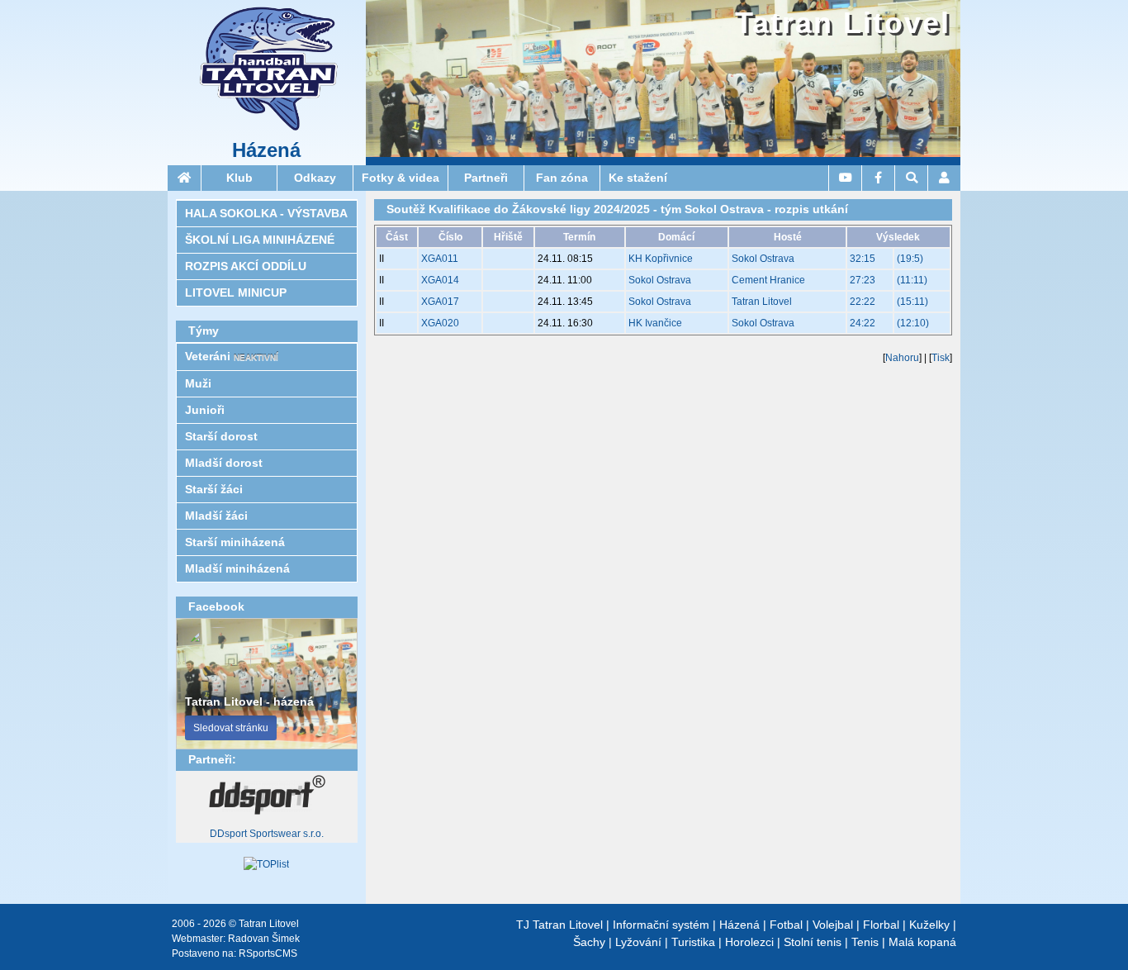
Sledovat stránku (230, 728)
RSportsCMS (268, 953)
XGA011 (439, 258)
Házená (266, 150)
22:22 (862, 301)
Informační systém (661, 924)
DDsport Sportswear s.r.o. (267, 833)
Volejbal (833, 924)
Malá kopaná (922, 942)
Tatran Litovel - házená (249, 701)
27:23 (862, 280)
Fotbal (786, 924)
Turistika (693, 942)
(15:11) (912, 301)
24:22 (862, 323)
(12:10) (913, 323)
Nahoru (902, 358)
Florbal (881, 924)
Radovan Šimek (264, 938)
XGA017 (440, 301)
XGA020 (440, 323)
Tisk (940, 358)
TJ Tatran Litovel (559, 924)
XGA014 (440, 280)
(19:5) (910, 258)
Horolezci (749, 942)
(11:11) (912, 280)
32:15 (862, 258)
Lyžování (638, 942)
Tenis (865, 942)
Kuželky (929, 924)
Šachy (589, 942)
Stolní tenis (812, 942)
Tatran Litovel (842, 23)
